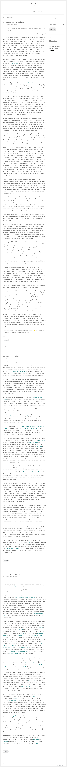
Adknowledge (27, 580)
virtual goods (14, 586)
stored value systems (15, 700)
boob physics (26, 415)
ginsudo (33, 3)
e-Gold (33, 696)
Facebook (36, 739)
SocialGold (8, 667)
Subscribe (52, 29)
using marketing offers (10, 716)
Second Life (21, 635)
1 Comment (12, 358)
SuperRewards (17, 580)
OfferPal (24, 667)
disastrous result (17, 698)
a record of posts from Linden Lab (15, 548)
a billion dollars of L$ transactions (17, 371)
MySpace (5, 741)
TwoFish (41, 665)
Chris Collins (41, 440)
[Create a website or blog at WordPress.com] (3, 763)
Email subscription (53, 18)
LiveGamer (34, 663)
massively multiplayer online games (25, 597)
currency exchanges (8, 647)
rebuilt (11, 653)
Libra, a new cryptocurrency (31, 428)
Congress (26, 472)
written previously (33, 442)
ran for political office (29, 83)
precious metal (32, 680)
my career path (14, 63)
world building (7, 415)
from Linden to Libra (11, 356)
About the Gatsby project (38, 11)
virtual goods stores (22, 647)
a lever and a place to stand (13, 22)
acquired (17, 653)
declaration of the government (29, 686)
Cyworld (40, 627)
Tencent (22, 633)
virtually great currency (12, 574)
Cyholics (20, 629)
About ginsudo (26, 11)
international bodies (37, 472)
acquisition (8, 580)
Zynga (13, 743)
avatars (38, 413)
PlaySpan (25, 663)
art (17, 415)
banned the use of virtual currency (18, 651)
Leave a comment (13, 24)
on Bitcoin (39, 446)
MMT (29, 542)
